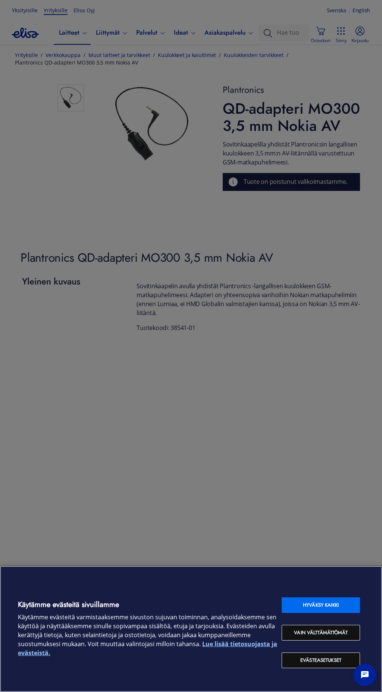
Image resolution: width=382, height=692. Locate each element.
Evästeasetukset (320, 660)
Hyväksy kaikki (321, 604)
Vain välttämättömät (320, 632)
